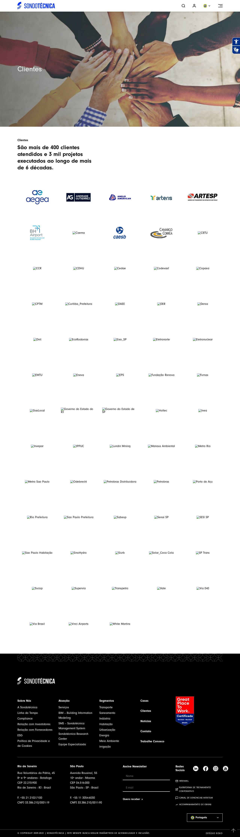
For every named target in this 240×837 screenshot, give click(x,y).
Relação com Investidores (33, 724)
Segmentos (106, 700)
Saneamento (107, 713)
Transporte (106, 707)
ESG (20, 735)
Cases (144, 700)
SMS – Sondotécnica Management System (71, 726)
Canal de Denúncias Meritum (196, 797)
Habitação (106, 724)
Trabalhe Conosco (152, 741)
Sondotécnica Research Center (73, 736)
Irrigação (105, 746)
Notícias (145, 721)
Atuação (64, 700)
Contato (145, 731)
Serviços (63, 707)
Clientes (145, 711)
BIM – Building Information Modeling (75, 715)
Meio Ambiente (109, 741)
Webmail (184, 781)
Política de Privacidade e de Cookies (33, 743)
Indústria (104, 718)
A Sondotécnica (27, 707)
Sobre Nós (24, 700)
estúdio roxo (214, 833)
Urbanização (107, 729)
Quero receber (131, 799)
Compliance (25, 718)
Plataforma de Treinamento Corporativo (195, 789)
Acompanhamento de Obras (195, 804)
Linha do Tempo (27, 713)
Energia (104, 735)
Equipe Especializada (72, 744)
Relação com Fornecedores (34, 729)
